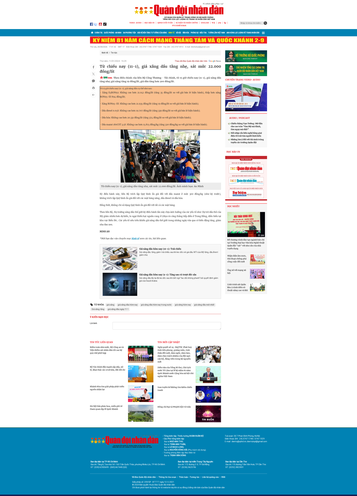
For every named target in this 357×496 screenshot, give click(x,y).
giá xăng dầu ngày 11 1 (118, 309)
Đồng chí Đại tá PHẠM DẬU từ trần (174, 407)
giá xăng (110, 304)
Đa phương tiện (129, 32)
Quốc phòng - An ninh (112, 32)
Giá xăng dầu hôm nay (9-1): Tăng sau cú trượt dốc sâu (167, 274)
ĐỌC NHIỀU (233, 206)
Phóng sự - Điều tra (198, 32)
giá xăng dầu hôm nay (128, 304)
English (205, 23)
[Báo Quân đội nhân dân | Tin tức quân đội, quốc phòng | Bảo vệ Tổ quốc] (178, 11)
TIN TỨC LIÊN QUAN (101, 342)
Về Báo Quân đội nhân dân (144, 477)
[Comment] (93, 81)
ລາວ (219, 23)
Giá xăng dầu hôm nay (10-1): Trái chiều (160, 249)
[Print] (93, 88)
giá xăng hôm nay (183, 304)
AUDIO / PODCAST (239, 118)
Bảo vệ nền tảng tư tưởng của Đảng (152, 32)
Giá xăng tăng (98, 309)
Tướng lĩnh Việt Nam (216, 32)
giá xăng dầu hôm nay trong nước (156, 304)
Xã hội (178, 32)
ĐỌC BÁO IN (149, 23)
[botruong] (246, 56)
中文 (213, 23)
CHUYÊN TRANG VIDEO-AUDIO (242, 79)
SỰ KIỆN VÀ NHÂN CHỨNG (187, 23)
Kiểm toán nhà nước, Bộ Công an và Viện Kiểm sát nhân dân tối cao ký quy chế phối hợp (107, 350)
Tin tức (114, 52)
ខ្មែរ (225, 23)
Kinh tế (171, 32)
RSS (223, 477)
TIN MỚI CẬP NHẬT (169, 342)
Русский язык (179, 25)
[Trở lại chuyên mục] (93, 95)
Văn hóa (186, 32)
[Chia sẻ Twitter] (93, 74)
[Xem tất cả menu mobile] (263, 32)
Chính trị (98, 32)
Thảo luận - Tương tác (189, 477)
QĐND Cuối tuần (165, 23)
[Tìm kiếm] (265, 23)
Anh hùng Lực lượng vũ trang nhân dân (242, 32)
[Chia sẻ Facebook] (93, 67)
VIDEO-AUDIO (135, 23)
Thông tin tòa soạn (167, 477)
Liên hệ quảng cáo (210, 477)
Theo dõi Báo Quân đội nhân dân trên (191, 61)
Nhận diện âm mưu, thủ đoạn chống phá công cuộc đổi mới (236, 259)
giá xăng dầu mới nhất (204, 304)
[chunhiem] (246, 70)
